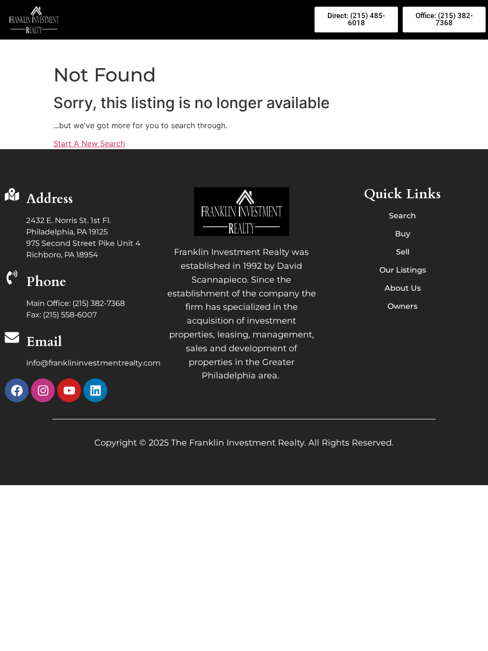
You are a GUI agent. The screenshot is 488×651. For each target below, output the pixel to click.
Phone (46, 282)
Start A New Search (89, 143)
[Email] (12, 338)
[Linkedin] (95, 390)
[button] (190, 20)
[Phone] (12, 278)
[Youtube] (69, 390)
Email (44, 342)
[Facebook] (17, 390)
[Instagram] (43, 390)
